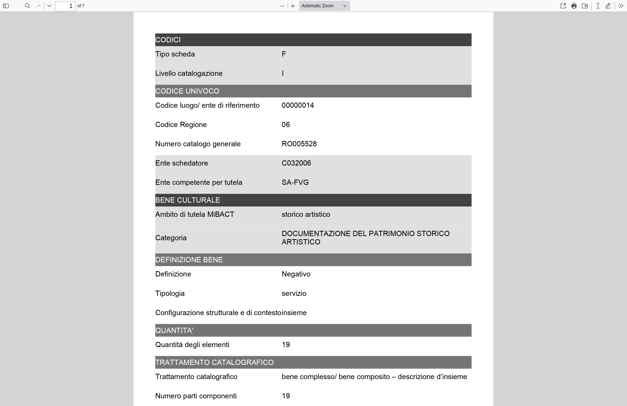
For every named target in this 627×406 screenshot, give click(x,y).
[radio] (598, 6)
